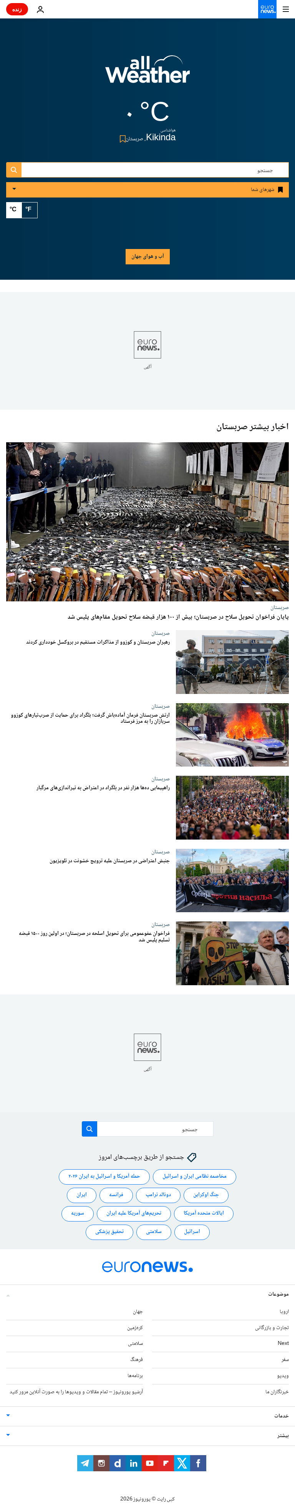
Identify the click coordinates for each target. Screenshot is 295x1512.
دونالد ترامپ (158, 1195)
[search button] (14, 170)
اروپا (284, 1311)
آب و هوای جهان (147, 256)
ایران (81, 1195)
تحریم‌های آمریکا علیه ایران (133, 1213)
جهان (138, 1311)
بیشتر (283, 1436)
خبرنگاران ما (277, 1392)
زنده (17, 9)
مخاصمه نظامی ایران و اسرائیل (194, 1177)
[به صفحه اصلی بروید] (267, 9)
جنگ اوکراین (206, 1195)
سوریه (77, 1213)
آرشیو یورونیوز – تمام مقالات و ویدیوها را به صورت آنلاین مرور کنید (76, 1392)
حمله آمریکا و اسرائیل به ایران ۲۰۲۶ (104, 1177)
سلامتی (154, 1232)
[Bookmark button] (121, 139)
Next (283, 1344)
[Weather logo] (147, 74)
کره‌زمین (135, 1328)
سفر (285, 1359)
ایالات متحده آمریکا (204, 1213)
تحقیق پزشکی (109, 1232)
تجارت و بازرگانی (272, 1328)
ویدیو (283, 1376)
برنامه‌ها (135, 1376)
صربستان (279, 607)
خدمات (281, 1416)
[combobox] (147, 170)
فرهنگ (136, 1359)
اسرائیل (192, 1232)
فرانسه (116, 1195)
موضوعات (278, 1294)
